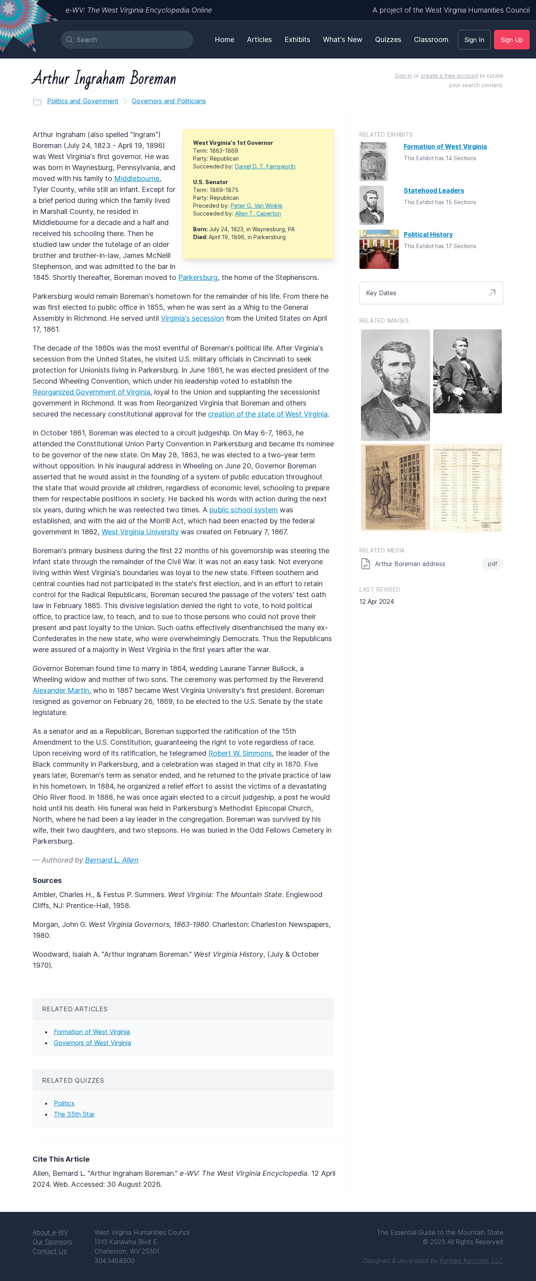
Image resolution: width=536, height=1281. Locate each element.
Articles (259, 39)
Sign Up (512, 40)
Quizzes (388, 39)
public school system (244, 510)
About (50, 1232)
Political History (428, 234)
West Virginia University (140, 532)
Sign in (403, 75)
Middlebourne (136, 178)
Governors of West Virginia (92, 1043)
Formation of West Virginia (92, 1032)
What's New (343, 39)
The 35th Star (74, 1114)
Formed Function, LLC (471, 1261)
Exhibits (297, 39)
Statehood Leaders (434, 190)
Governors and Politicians (169, 101)
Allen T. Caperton (258, 213)
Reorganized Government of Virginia (91, 392)
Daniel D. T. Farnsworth (265, 166)
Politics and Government (83, 101)
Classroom (431, 39)
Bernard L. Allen (112, 860)
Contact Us (50, 1251)
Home (224, 39)
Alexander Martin (61, 690)
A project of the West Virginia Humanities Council (451, 10)
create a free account (449, 75)
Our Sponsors (52, 1242)
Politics (64, 1103)
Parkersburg (198, 277)
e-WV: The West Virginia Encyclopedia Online (139, 10)
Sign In (474, 40)
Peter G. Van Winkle (257, 205)
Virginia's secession (192, 318)
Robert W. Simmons (240, 753)
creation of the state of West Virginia (268, 414)
